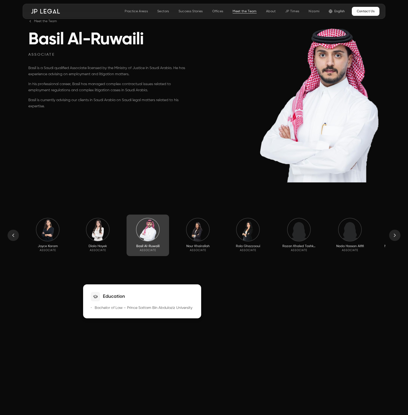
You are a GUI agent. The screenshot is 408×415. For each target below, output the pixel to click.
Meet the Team (245, 11)
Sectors (163, 11)
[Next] (394, 235)
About (271, 11)
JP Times (292, 11)
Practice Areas (136, 11)
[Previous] (13, 235)
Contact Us (366, 11)
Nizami (314, 11)
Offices (217, 11)
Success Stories (190, 11)
